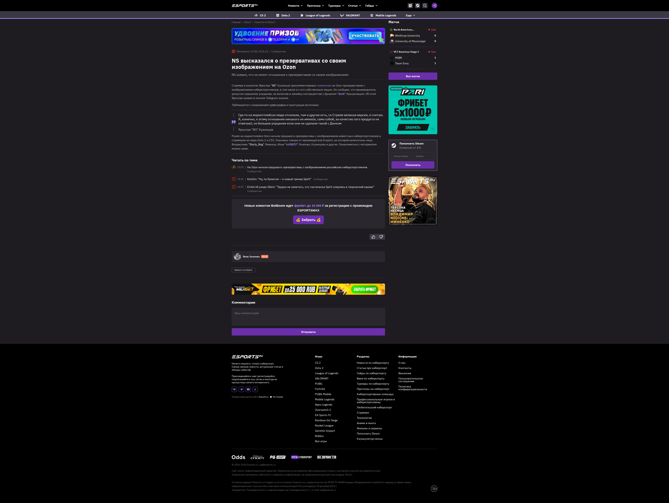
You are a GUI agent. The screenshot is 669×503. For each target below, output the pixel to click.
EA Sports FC (323, 415)
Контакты (405, 368)
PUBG (318, 383)
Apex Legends (323, 404)
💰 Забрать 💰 (308, 220)
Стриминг (363, 412)
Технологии (364, 417)
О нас (402, 362)
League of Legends (326, 373)
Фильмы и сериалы (369, 428)
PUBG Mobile (323, 394)
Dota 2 (247, 22)
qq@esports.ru (267, 464)
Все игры (321, 441)
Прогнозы (314, 5)
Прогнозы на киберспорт (373, 388)
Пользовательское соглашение (410, 380)
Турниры (334, 5)
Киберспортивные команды (375, 394)
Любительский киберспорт (374, 407)
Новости (293, 5)
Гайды (369, 5)
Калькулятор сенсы (370, 438)
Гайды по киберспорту (371, 373)
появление (324, 85)
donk (341, 94)
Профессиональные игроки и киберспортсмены (376, 400)
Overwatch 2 (323, 409)
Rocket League (324, 425)
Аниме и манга (366, 423)
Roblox (319, 436)
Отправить (308, 332)
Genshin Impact (325, 430)
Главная (236, 22)
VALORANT (322, 378)
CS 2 (318, 362)
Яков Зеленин (251, 256)
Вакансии (404, 373)
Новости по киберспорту (373, 362)
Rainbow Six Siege (326, 420)
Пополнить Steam (368, 433)
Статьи (353, 5)
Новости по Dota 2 (265, 22)
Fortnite (320, 388)
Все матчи (413, 76)
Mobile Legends (324, 399)
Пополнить (412, 165)
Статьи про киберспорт (372, 368)
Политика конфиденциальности (412, 388)
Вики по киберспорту (371, 378)
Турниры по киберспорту (373, 383)
